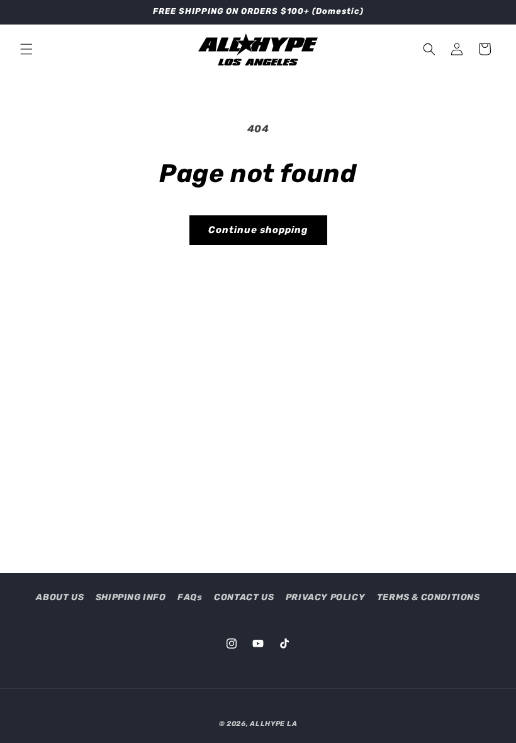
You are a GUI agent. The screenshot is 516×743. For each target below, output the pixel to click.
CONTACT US (244, 597)
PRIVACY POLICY (325, 597)
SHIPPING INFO (131, 597)
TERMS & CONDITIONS (428, 597)
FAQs (189, 597)
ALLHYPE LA (273, 724)
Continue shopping (258, 229)
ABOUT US (60, 597)
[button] (26, 49)
